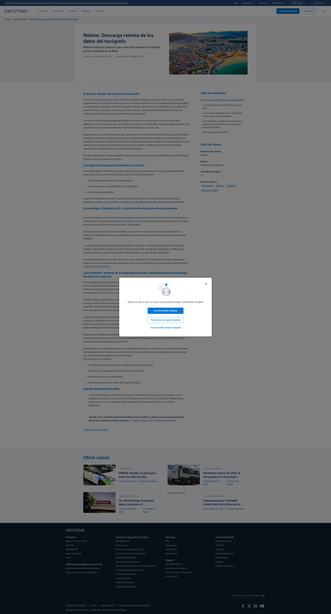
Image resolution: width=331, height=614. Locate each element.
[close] (206, 283)
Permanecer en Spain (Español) (165, 320)
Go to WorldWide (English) (165, 310)
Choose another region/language (165, 327)
